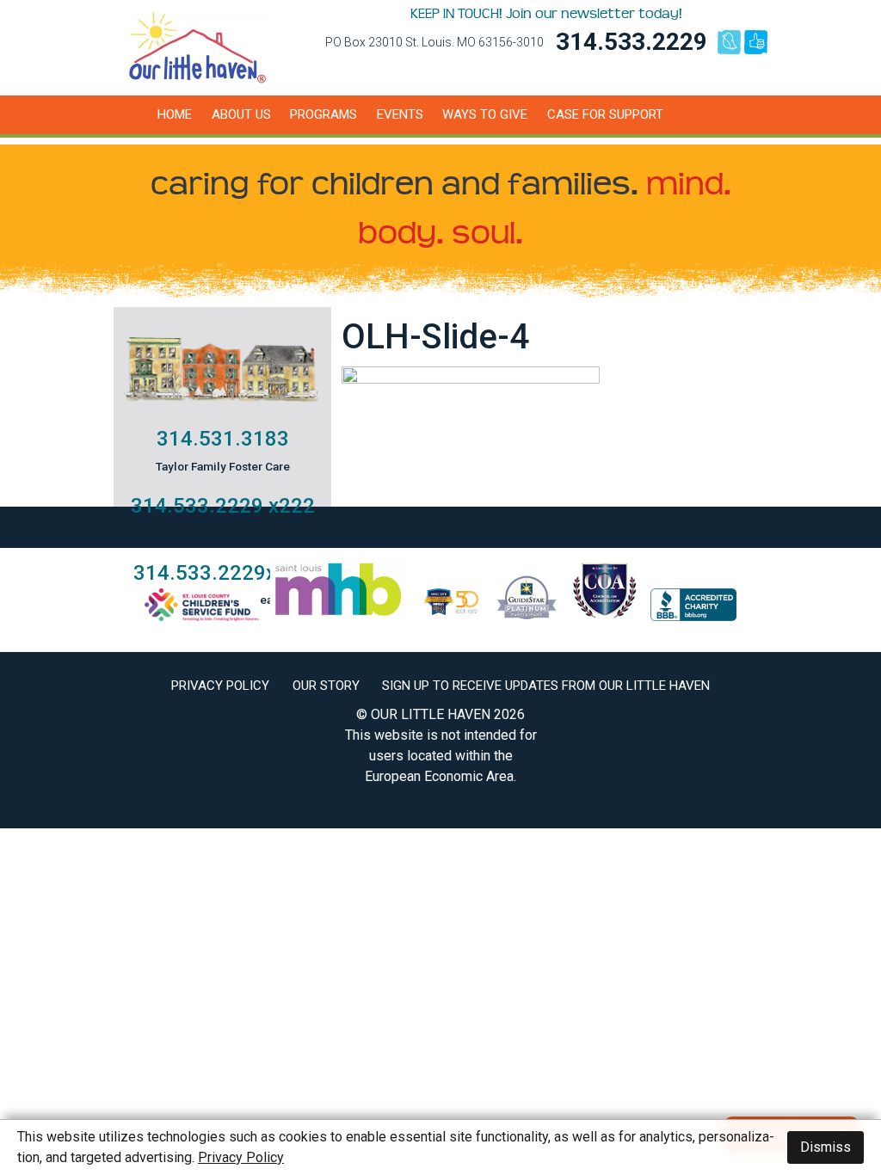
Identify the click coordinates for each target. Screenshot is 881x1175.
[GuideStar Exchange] (527, 616)
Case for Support (605, 114)
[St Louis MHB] (338, 616)
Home (174, 114)
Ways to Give (484, 114)
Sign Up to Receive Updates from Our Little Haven (546, 685)
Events (400, 114)
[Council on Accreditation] (604, 616)
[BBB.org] (693, 616)
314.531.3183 (223, 439)
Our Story (326, 685)
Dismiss (825, 1147)
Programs (323, 114)
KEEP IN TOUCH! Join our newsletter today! (546, 13)
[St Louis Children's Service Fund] (202, 616)
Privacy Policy (220, 685)
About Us (241, 114)
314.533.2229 (631, 42)
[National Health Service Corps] (451, 616)
